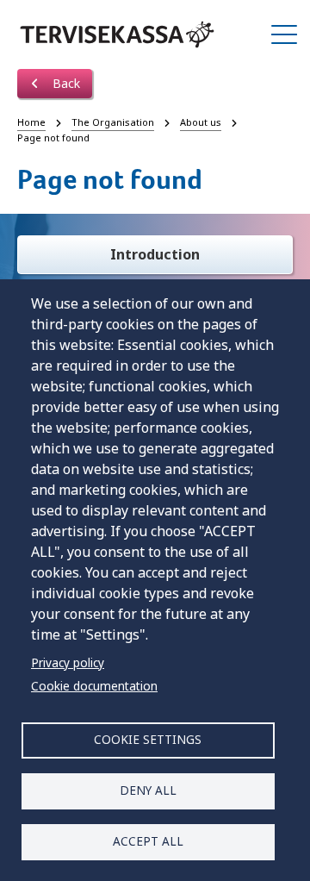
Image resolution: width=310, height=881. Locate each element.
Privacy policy (67, 662)
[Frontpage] (117, 34)
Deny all (148, 790)
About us (200, 122)
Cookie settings (148, 739)
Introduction (155, 254)
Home (31, 122)
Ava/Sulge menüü (284, 34)
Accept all (148, 841)
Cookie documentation (94, 686)
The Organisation (112, 122)
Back (64, 83)
